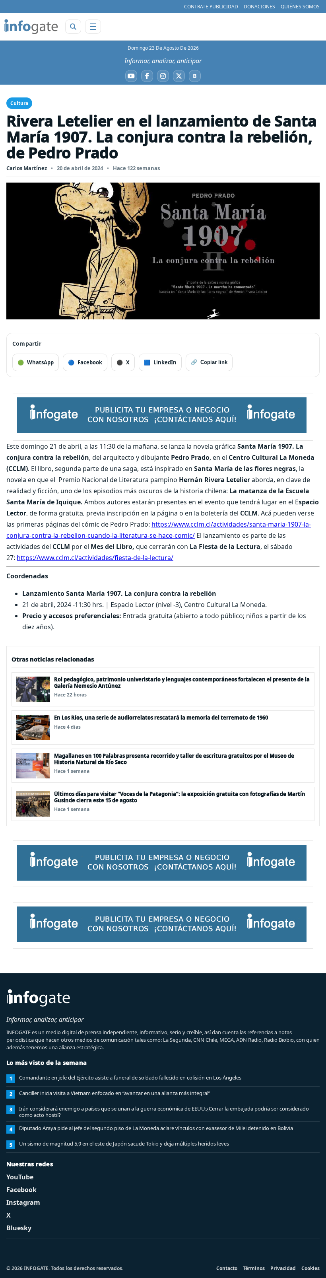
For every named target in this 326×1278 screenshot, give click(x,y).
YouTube (19, 1177)
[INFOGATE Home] (31, 26)
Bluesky (18, 1228)
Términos (254, 1268)
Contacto (226, 1268)
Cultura (19, 103)
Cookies (310, 1268)
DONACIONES (259, 6)
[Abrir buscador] (73, 26)
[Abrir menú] (93, 26)
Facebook (21, 1189)
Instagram (23, 1202)
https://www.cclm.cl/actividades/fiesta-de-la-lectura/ (95, 557)
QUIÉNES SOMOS (300, 6)
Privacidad (283, 1268)
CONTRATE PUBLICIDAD (211, 6)
